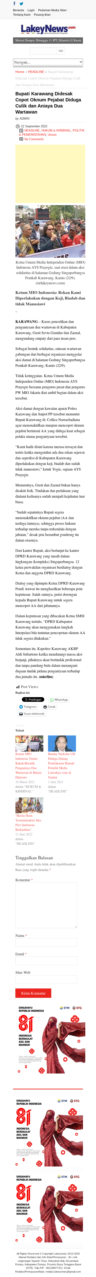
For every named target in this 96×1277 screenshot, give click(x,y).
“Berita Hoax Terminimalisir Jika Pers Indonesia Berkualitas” (28, 822)
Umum (52, 134)
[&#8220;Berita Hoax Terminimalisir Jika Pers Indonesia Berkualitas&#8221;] (29, 805)
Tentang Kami (22, 14)
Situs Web (22, 972)
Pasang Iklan (42, 14)
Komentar (24, 879)
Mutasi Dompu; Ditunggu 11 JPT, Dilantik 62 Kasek (48, 40)
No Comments (34, 139)
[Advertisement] (50, 174)
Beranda (18, 10)
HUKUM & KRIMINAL (56, 130)
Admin (24, 118)
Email (21, 953)
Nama (21, 935)
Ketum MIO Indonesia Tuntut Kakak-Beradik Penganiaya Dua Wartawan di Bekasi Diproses (28, 765)
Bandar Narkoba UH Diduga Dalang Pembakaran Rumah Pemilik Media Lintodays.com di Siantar (61, 765)
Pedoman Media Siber (52, 10)
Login (31, 10)
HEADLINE (36, 72)
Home (19, 72)
